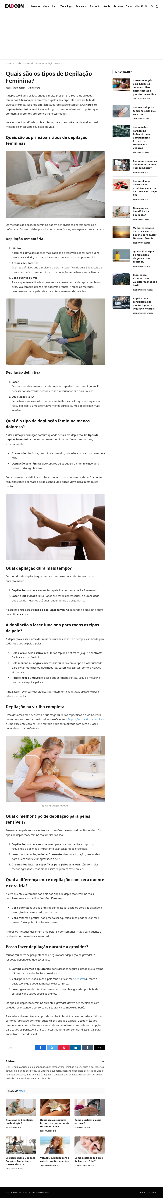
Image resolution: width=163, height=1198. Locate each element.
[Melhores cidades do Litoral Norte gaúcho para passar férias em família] (121, 232)
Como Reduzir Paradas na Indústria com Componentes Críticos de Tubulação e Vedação (141, 137)
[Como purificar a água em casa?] (89, 1107)
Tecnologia (66, 6)
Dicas (129, 6)
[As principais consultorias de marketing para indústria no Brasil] (121, 302)
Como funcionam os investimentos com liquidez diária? (145, 164)
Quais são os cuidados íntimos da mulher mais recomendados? (54, 1123)
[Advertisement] (81, 36)
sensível (80, 979)
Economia (81, 6)
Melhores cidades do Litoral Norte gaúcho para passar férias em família (144, 233)
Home (142, 1192)
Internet (35, 6)
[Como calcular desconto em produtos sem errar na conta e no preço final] (121, 185)
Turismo (118, 6)
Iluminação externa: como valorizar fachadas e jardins (145, 280)
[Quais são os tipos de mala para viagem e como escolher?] (121, 255)
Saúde (106, 6)
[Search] (152, 6)
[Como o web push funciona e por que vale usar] (121, 111)
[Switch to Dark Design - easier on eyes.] (156, 6)
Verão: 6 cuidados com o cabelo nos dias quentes (54, 1159)
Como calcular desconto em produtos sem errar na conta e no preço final (145, 187)
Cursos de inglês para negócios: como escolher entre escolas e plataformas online (144, 87)
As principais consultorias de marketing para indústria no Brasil (144, 303)
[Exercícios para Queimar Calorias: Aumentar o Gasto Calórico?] (21, 1145)
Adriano (10, 1061)
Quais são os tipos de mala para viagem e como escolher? (143, 256)
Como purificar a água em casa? (87, 1121)
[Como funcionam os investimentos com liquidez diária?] (121, 165)
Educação (95, 6)
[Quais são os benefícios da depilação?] (21, 1107)
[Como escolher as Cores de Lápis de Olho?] (89, 1145)
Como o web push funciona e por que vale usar (144, 111)
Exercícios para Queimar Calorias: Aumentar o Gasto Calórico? (20, 1161)
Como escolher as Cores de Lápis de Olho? (88, 1159)
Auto (54, 6)
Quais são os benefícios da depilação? (19, 1121)
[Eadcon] (14, 6)
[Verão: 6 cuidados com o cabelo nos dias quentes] (55, 1145)
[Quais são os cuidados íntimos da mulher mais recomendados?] (55, 1107)
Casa (46, 6)
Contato (139, 6)
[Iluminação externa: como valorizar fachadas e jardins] (121, 279)
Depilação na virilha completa (86, 719)
